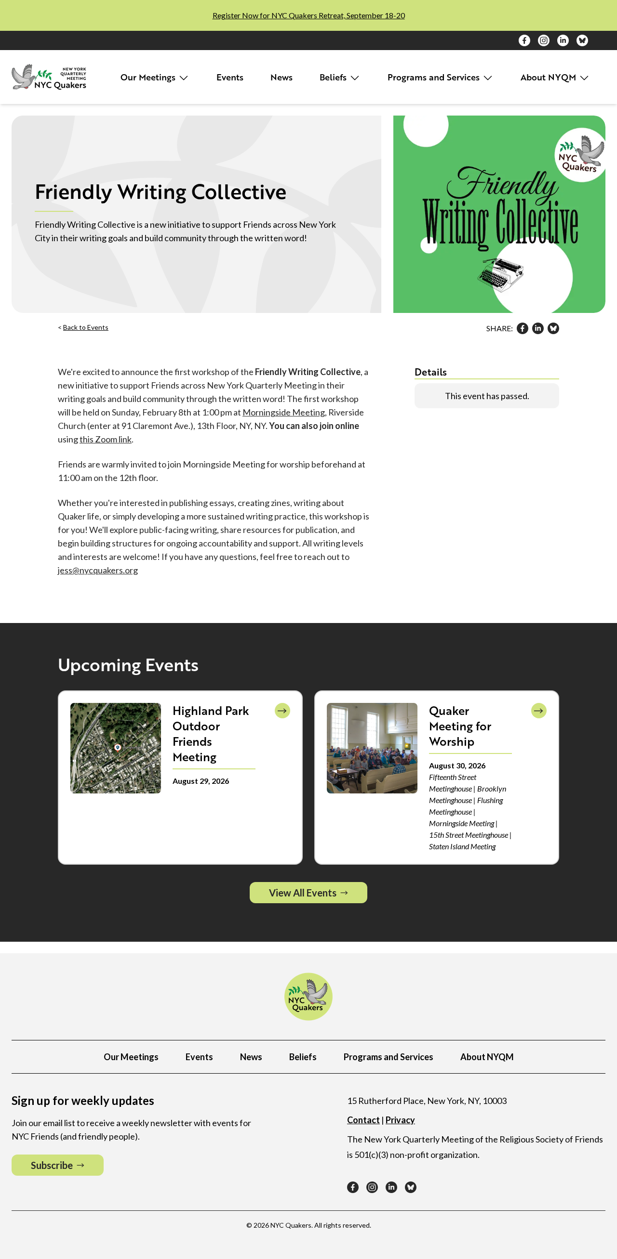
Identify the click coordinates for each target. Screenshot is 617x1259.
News (281, 77)
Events (229, 77)
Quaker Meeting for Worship (460, 726)
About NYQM (549, 77)
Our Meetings (149, 77)
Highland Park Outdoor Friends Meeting (211, 733)
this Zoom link (106, 439)
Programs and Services (435, 77)
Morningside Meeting (283, 412)
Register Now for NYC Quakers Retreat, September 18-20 (309, 15)
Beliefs (334, 77)
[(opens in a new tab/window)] (524, 40)
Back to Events (85, 327)
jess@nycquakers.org (98, 570)
